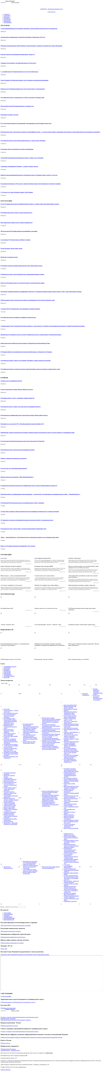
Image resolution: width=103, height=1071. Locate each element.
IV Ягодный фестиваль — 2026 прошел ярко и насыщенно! (97, 697)
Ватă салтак (7, 709)
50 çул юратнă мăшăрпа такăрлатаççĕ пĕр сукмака (70, 749)
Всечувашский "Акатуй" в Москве (44, 659)
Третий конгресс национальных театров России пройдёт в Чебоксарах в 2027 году (23, 37)
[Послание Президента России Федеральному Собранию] (16, 925)
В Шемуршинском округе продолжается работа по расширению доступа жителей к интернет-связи (28, 300)
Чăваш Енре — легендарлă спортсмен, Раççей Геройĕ (10, 823)
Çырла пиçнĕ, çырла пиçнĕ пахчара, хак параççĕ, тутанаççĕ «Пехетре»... (71, 736)
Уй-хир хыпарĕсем (8, 821)
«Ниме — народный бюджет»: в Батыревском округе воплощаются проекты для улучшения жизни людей (30, 537)
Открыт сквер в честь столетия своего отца (46, 608)
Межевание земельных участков (9, 114)
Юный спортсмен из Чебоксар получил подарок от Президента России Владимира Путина (25, 343)
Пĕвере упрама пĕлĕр (9, 808)
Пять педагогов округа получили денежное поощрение (9, 716)
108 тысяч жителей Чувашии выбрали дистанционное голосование (19, 231)
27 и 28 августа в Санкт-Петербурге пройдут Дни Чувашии (17, 192)
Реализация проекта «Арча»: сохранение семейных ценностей (17, 398)
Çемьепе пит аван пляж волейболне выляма (10, 812)
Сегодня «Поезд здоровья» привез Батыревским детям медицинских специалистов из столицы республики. (30, 511)
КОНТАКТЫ (7, 19)
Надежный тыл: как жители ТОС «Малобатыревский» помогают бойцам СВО (22, 424)
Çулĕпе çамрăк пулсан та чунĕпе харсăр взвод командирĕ (10, 789)
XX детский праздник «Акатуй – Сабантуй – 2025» (48, 624)
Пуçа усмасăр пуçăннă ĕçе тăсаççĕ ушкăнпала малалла (71, 779)
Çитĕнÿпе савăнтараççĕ (74, 558)
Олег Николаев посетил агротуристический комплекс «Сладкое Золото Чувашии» (23, 140)
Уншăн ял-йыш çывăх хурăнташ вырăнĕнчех (9, 803)
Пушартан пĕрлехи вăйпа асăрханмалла (10, 819)
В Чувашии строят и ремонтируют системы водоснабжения (17, 149)
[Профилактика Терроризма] (8, 1008)
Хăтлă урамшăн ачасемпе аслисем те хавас (70, 804)
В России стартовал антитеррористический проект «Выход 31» (18, 54)
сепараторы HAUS (5, 1050)
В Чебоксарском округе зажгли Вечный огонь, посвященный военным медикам (22, 274)
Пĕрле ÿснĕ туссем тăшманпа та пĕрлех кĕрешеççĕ (9, 731)
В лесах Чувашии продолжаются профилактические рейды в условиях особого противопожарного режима (30, 204)
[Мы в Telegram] (54, 11)
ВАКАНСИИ (7, 21)
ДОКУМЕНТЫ (8, 22)
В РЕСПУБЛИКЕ (8, 914)
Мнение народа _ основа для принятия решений (13, 575)
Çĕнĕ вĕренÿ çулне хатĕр (70, 901)
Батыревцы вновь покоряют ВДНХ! (44, 566)
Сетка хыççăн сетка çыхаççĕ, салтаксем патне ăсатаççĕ (10, 785)
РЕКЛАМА (7, 17)
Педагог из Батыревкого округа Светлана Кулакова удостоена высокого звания (22, 283)
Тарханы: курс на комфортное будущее (11, 381)
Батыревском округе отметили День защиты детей (81, 624)
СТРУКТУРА (7, 15)
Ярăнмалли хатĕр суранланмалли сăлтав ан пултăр (10, 727)
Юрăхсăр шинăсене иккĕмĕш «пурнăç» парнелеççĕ (81, 585)
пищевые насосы (15, 1050)
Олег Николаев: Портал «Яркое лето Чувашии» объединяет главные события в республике (26, 360)
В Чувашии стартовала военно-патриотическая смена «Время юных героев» (22, 265)
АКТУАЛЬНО (7, 913)
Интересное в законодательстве (9, 257)
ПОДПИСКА (7, 18)
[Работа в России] (5, 1043)
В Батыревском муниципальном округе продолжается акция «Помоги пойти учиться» (24, 415)
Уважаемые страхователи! (85, 694)
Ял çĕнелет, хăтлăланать (10, 739)
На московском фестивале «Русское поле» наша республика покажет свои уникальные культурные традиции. (31, 183)
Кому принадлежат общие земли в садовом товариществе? (17, 222)
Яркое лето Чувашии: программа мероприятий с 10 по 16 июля (18, 546)
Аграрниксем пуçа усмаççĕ (11, 744)
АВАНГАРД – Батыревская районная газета (51, 9)
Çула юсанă (4, 558)
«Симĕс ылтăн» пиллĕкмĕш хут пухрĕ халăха (11, 746)
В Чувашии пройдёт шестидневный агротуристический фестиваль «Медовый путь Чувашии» (26, 352)
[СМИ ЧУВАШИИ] (6, 996)
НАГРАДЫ (6, 677)
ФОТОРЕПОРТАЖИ (9, 918)
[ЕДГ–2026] (4, 948)
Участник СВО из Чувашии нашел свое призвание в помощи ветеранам (20, 308)
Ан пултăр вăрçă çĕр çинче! (11, 713)
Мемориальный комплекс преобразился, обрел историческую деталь (70, 713)
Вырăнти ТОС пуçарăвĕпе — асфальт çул (10, 810)
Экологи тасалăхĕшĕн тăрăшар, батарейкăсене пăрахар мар (70, 746)
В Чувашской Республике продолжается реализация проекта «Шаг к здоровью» (22, 503)
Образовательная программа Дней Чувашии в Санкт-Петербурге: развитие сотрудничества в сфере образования (31, 45)
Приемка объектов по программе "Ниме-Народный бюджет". (17, 477)
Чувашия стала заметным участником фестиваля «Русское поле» (18, 63)
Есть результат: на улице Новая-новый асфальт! (14, 468)
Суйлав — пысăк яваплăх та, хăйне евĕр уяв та (71, 732)
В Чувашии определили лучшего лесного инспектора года (16, 212)
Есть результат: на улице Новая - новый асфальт (70, 716)
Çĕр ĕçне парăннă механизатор (68, 791)
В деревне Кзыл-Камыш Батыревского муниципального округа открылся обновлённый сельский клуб (29, 485)
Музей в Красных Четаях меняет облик (11, 248)
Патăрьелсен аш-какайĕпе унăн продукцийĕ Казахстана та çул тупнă (10, 750)
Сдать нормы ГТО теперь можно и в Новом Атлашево (15, 239)
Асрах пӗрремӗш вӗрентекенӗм (43, 558)
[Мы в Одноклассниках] (51, 11)
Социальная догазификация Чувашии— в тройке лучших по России (19, 166)
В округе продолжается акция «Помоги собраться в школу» (17, 389)
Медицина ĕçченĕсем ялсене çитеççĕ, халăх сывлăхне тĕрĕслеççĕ (71, 752)
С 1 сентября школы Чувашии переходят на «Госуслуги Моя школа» (19, 71)
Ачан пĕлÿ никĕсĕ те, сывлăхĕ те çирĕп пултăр (10, 792)
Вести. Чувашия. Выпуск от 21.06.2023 (78, 659)
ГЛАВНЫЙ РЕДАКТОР (10, 666)
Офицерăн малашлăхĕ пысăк (71, 724)
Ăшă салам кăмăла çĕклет (70, 705)
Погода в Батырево (10, 1)
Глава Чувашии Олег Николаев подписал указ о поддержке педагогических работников (24, 80)
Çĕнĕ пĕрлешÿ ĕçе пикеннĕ (71, 728)
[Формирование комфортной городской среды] (13, 937)
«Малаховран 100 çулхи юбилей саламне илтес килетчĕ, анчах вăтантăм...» (71, 888)
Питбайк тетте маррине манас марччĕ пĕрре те (47, 585)
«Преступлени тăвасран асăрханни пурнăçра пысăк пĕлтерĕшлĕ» (11, 742)
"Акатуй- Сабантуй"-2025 (7, 624)
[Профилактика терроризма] (8, 1018)
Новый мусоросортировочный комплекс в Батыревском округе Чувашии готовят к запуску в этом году (29, 175)
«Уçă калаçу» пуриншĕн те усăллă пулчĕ (11, 585)
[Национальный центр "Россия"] (9, 1025)
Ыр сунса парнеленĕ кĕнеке (71, 828)
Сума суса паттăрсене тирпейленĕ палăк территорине (69, 826)
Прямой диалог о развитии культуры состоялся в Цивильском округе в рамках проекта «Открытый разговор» (31, 334)
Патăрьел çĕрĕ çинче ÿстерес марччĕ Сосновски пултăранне (10, 816)
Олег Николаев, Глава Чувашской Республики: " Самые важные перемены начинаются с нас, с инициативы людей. (10, 721)
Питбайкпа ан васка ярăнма (11, 752)
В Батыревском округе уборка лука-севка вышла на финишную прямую (20, 406)
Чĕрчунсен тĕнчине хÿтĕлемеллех (69, 818)
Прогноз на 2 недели (15, 2)
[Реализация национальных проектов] (11, 931)
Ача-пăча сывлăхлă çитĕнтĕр (71, 820)
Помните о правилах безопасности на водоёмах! (14, 458)
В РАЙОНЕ (7, 915)
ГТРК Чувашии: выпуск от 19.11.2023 (11, 659)
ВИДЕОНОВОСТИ (9, 919)
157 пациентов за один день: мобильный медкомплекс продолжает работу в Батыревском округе (27, 520)
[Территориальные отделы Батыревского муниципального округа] (18, 1002)
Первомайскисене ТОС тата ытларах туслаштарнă (71, 796)
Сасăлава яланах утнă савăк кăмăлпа (44, 575)
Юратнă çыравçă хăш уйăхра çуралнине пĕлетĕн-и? (71, 742)
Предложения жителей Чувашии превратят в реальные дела (17, 106)
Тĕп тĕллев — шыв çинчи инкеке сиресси (70, 722)
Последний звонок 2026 (7, 608)
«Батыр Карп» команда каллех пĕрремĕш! (10, 734)
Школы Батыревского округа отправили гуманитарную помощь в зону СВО (71, 788)
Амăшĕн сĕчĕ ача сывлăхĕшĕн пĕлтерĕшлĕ (10, 779)
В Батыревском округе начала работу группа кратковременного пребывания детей (23, 528)
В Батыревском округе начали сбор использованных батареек (18, 449)
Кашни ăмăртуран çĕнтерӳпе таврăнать (11, 566)
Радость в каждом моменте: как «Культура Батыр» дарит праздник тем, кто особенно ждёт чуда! (71, 877)
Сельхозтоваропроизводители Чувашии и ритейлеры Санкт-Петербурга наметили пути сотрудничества (29, 28)
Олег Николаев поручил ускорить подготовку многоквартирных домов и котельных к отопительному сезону (30, 369)
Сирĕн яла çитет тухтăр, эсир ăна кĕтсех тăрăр (10, 806)
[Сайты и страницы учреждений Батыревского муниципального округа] (19, 1017)
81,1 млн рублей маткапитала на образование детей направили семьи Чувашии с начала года (26, 123)
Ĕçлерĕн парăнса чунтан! (10, 782)
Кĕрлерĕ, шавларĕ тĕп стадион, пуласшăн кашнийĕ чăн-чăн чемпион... (11, 800)
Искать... (3, 907)
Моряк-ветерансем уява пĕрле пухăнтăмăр (70, 707)
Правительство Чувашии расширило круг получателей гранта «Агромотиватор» (23, 89)
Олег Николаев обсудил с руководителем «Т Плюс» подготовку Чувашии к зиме (22, 97)
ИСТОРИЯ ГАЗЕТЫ (9, 676)
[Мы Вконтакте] (49, 11)
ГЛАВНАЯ (6, 14)
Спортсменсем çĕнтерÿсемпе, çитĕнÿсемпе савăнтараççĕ (11, 796)
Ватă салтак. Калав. (9, 781)
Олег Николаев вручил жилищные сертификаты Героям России (18, 317)
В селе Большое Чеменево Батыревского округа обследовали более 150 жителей (22, 441)
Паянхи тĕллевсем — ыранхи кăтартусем (69, 815)
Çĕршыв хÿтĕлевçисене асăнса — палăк (70, 719)
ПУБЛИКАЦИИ (8, 917)
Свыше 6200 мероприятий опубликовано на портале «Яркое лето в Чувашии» (22, 158)
